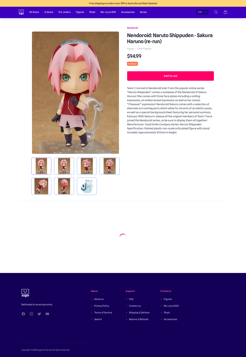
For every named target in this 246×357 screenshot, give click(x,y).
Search (98, 319)
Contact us (135, 305)
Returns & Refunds (138, 319)
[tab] (41, 166)
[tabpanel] (75, 93)
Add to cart (170, 76)
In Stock (48, 12)
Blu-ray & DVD (108, 12)
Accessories (128, 12)
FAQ (131, 299)
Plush (92, 12)
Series (143, 12)
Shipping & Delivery (139, 312)
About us (99, 299)
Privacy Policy (101, 305)
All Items (34, 12)
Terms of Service (103, 312)
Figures (80, 12)
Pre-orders (64, 12)
